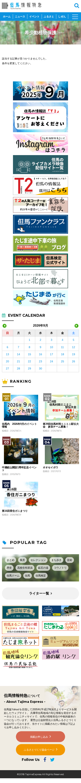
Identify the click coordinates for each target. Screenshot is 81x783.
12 (73, 347)
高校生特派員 (25, 567)
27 (7, 368)
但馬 (27, 575)
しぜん (62, 16)
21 (18, 361)
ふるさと (49, 16)
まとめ (10, 560)
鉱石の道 (43, 567)
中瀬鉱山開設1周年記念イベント (19, 469)
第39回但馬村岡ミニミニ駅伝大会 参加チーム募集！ (61, 425)
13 (7, 354)
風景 (22, 560)
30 (40, 368)
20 (7, 361)
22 (29, 361)
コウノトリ (60, 567)
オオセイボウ (50, 467)
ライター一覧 (39, 593)
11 (62, 347)
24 (51, 361)
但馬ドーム (13, 575)
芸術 (69, 560)
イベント (34, 16)
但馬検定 (41, 575)
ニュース (20, 16)
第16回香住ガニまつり (15, 511)
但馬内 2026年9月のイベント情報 (19, 425)
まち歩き (56, 560)
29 (29, 368)
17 (51, 354)
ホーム (7, 16)
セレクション (38, 560)
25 (62, 361)
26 (73, 361)
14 (18, 354)
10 (51, 347)
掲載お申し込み (39, 736)
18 (62, 354)
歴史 (9, 567)
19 (73, 354)
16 (40, 354)
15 (29, 354)
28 (18, 368)
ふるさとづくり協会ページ (39, 749)
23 (40, 361)
